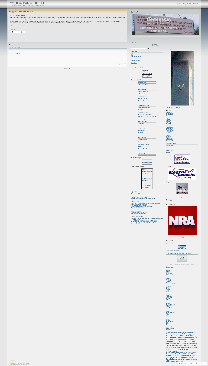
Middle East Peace (172, 349)
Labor (167, 306)
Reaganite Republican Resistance (146, 148)
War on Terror (169, 327)
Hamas (180, 345)
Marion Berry (191, 347)
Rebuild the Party (177, 353)
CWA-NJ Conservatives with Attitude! (147, 116)
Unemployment (188, 359)
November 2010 (169, 114)
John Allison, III (26, 40)
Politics (190, 352)
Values (167, 324)
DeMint (175, 339)
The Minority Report (142, 139)
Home (179, 4)
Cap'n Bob (178, 107)
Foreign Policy (169, 297)
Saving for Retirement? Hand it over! (139, 196)
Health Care (168, 302)
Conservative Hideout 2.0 (144, 103)
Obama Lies (180, 352)
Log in (167, 146)
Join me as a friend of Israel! (172, 250)
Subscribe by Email (135, 60)
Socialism (168, 315)
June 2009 (168, 134)
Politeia (140, 146)
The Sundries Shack (143, 151)
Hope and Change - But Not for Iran (139, 197)
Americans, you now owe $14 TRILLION (140, 212)
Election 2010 (169, 293)
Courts (167, 287)
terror (177, 357)
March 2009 (168, 137)
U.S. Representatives (147, 73)
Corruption (33, 40)
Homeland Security (170, 304)
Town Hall (191, 357)
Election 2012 (169, 294)
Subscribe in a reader (136, 56)
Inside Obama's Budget (136, 195)
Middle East (168, 309)
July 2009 (168, 132)
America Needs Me (142, 87)
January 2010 (169, 126)
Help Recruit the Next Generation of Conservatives (182, 264)
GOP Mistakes (174, 345)
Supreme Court (169, 318)
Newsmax (144, 183)
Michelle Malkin (141, 135)
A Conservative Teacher (144, 107)
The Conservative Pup (143, 105)
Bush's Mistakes (185, 336)
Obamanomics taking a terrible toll (139, 204)
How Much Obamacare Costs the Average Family (145, 220)
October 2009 (169, 129)
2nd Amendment (170, 269)
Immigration (168, 305)
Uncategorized (169, 321)
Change (194, 336)
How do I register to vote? (182, 197)
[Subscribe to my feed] (132, 55)
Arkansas (169, 334)
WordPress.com (169, 150)
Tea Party (168, 320)
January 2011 (169, 112)
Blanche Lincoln (171, 336)
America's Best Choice (143, 91)
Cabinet (167, 278)
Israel (172, 347)
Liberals (185, 347)
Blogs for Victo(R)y (142, 98)
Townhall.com (141, 153)
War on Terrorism (170, 328)
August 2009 (169, 131)
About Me (196, 4)
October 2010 (169, 115)
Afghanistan (186, 332)
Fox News (144, 176)
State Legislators (146, 76)
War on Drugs (169, 326)
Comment (121, 64)
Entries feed (169, 147)
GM (197, 343)
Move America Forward (147, 178)
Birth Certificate (169, 274)
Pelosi (185, 352)
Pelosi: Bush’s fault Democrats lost (139, 210)
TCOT (167, 357)
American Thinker (142, 89)
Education (168, 290)
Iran (170, 347)
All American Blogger (143, 84)
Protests (194, 352)
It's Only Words (141, 132)
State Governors (146, 75)
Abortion (168, 270)
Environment (169, 296)
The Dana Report (142, 119)
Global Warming (191, 343)
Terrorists (186, 357)
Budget (167, 276)
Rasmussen (169, 353)
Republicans (188, 353)
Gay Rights (168, 298)
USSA (167, 323)
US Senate (173, 361)
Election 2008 (169, 291)
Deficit (172, 339)
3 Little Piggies (176, 332)
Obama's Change (170, 312)
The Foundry (141, 123)
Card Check (168, 279)
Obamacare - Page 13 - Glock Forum (139, 218)
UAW (183, 359)
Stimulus (188, 355)
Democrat (43, 40)
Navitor (140, 141)
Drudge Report (145, 173)
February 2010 (169, 124)
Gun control (168, 301)
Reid (183, 353)
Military (167, 310)
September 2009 (170, 130)
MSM (178, 349)
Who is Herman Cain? (136, 211)
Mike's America (142, 137)
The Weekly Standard (146, 185)
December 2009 (169, 127)
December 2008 (169, 139)
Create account (169, 145)
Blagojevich (190, 334)
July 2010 (168, 119)
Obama (167, 311)
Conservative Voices (143, 112)
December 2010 (169, 113)
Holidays (168, 303)
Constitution (169, 285)
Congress (168, 281)
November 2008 (169, 140)
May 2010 (168, 121)
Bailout (167, 272)
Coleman (168, 337)
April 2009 (168, 136)
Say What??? (187, 4)
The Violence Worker (18, 15)
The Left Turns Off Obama (137, 193)
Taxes (167, 319)
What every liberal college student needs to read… (142, 206)
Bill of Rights (169, 273)
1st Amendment (169, 332)
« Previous (65, 68)
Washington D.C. (170, 329)
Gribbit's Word (141, 128)
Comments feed (169, 149)
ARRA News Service (143, 93)
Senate (167, 314)
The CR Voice (141, 109)
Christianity (168, 280)
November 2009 (169, 128)
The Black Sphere (142, 96)
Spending (168, 316)
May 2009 (168, 135)
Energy (167, 295)
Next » (70, 68)
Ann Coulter (192, 332)
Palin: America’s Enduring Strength (139, 205)
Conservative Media (170, 283)
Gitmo (185, 343)
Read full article (15, 25)
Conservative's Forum (147, 171)
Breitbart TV (144, 169)
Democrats (168, 288)
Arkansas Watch (146, 160)
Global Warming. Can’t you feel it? (138, 213)
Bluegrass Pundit (142, 100)
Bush (167, 277)
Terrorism (181, 357)
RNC (192, 353)
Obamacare (171, 352)
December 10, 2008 (14, 40)
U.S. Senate (144, 72)
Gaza (183, 343)
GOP (167, 299)
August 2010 (169, 118)
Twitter (179, 359)
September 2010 (170, 117)
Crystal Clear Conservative (144, 114)
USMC (167, 322)
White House (145, 70)
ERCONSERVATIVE (142, 121)
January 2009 (169, 138)
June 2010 (168, 120)
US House (195, 359)
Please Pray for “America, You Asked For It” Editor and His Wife (145, 203)
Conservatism (169, 282)
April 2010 (168, 122)
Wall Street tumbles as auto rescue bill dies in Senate (143, 198)
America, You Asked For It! (28, 2)
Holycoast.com (141, 130)
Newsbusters (145, 180)
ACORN (168, 271)
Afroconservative (142, 82)
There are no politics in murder (138, 207)
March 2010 (168, 123)
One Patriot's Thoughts (143, 144)
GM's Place (141, 125)
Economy (168, 289)
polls (167, 313)
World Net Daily (145, 187)
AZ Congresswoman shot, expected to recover (141, 208)
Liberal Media (169, 307)
